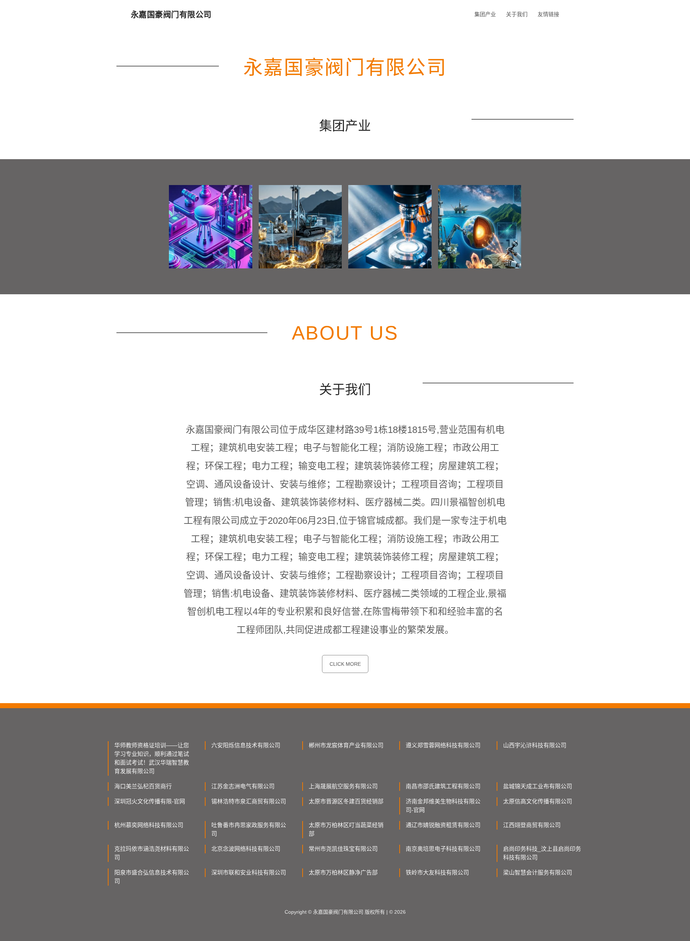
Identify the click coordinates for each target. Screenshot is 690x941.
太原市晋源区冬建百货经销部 (346, 801)
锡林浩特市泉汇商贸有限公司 (248, 801)
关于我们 (517, 14)
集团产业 (485, 14)
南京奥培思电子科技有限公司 (443, 849)
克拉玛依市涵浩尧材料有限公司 (151, 853)
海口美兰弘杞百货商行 (143, 786)
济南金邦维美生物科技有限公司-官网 (443, 805)
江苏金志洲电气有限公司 (243, 786)
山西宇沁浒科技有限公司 (534, 745)
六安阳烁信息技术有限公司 (245, 745)
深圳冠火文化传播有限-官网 (149, 801)
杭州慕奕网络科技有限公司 (148, 825)
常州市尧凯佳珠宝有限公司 (343, 849)
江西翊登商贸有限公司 (532, 825)
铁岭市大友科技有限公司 (437, 872)
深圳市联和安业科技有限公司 (248, 872)
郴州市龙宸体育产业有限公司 (346, 745)
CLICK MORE (345, 664)
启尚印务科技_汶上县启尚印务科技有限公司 (542, 853)
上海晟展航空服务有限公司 (343, 786)
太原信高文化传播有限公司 (537, 801)
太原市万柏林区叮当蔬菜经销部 (346, 829)
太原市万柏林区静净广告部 (343, 872)
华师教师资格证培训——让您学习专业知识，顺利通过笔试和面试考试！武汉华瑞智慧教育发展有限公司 (151, 758)
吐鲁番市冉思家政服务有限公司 (248, 829)
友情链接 (548, 14)
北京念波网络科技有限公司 (245, 849)
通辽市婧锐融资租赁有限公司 (443, 825)
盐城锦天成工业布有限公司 (537, 786)
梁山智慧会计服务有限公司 (537, 872)
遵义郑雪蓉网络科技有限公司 (443, 745)
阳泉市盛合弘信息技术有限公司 (151, 876)
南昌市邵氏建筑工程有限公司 (443, 786)
